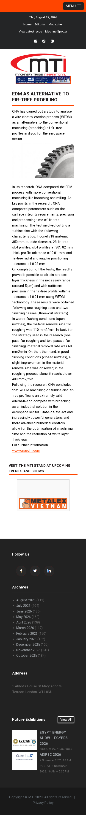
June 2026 (24, 611)
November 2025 (28, 650)
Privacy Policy (43, 803)
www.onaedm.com (26, 450)
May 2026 (23, 617)
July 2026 (23, 606)
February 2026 (27, 633)
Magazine (55, 24)
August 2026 (26, 600)
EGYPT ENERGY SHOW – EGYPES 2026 (54, 737)
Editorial (40, 24)
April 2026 (23, 622)
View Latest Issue (30, 31)
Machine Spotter (56, 31)
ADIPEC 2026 (50, 755)
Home (27, 24)
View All (66, 719)
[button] (73, 6)
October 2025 (26, 655)
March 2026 (25, 628)
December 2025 (28, 644)
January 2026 (26, 639)
